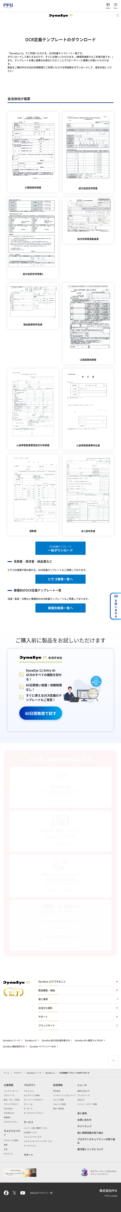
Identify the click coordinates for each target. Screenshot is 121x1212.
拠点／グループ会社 (12, 1099)
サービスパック (30, 1145)
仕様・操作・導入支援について (60, 943)
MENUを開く (117, 15)
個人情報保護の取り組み (90, 1132)
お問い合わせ (84, 1119)
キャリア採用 (58, 1099)
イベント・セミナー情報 (87, 1104)
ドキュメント (29, 1091)
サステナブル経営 (11, 1140)
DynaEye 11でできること (52, 981)
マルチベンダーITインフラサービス (38, 1141)
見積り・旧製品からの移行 (60, 927)
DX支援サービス (30, 1132)
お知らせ (80, 1099)
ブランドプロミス (11, 1104)
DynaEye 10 (31, 1040)
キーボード (28, 1108)
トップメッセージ (11, 1091)
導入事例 (43, 999)
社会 (5, 1149)
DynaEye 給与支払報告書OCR (56, 1040)
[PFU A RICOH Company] (8, 7)
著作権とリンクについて (90, 1149)
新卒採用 (56, 1091)
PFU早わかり (9, 1113)
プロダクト (18, 1073)
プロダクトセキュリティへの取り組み (96, 1140)
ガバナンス (8, 1153)
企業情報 (8, 1085)
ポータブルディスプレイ (33, 1113)
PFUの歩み (8, 1108)
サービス (28, 1122)
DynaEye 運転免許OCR (14, 1046)
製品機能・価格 (46, 990)
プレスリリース (83, 1095)
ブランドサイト (46, 1025)
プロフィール (9, 1095)
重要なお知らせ (83, 1091)
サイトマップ (84, 1126)
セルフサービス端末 (32, 1095)
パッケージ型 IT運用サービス (35, 1128)
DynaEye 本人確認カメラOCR (89, 1040)
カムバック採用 (59, 1104)
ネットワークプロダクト (33, 1099)
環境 (5, 1145)
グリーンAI (28, 1104)
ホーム (6, 1073)
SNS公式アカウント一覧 (41, 1192)
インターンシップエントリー (64, 1095)
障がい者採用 (58, 1108)
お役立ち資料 (45, 1008)
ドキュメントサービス (32, 1137)
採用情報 (58, 1085)
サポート (43, 1016)
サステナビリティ (11, 1122)
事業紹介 (7, 1117)
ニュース (82, 1085)
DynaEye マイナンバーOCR (43, 1046)
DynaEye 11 (50, 1073)
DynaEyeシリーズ (11, 1040)
